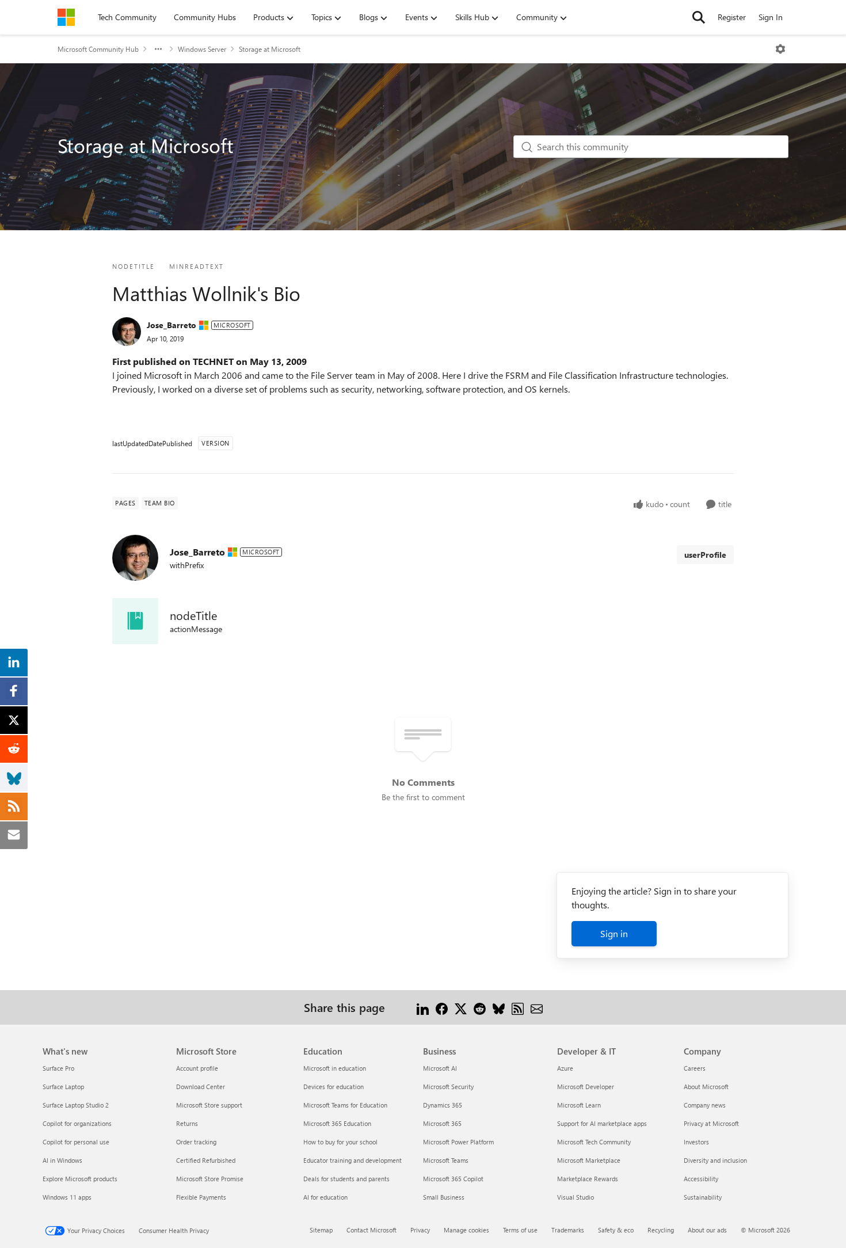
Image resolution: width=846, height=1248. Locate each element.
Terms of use (520, 1230)
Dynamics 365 (442, 1105)
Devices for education (333, 1086)
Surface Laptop (63, 1086)
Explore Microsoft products (80, 1178)
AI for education (325, 1197)
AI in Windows (62, 1160)
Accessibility (701, 1178)
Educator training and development (352, 1160)
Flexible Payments (201, 1197)
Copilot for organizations (77, 1123)
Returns (187, 1123)
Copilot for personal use (76, 1141)
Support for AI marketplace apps (602, 1123)
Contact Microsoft (371, 1230)
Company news (705, 1105)
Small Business (443, 1197)
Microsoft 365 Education (337, 1123)
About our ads (707, 1230)
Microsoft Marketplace (588, 1160)
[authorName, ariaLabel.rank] (126, 331)
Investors (696, 1141)
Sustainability (703, 1197)
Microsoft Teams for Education (345, 1105)
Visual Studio (575, 1197)
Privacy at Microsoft (711, 1123)
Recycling (660, 1230)
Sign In (771, 17)
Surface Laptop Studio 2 (76, 1105)
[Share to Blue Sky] (499, 1007)
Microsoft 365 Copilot (453, 1178)
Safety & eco (616, 1230)
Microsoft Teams (445, 1160)
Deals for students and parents (346, 1178)
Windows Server (202, 49)
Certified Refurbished (205, 1160)
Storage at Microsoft (269, 49)
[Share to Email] (537, 1007)
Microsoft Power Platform (458, 1141)
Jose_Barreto (171, 324)
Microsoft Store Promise (209, 1178)
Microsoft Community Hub (98, 49)
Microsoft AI (440, 1068)
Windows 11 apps (67, 1197)
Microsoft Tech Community (594, 1141)
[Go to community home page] (66, 17)
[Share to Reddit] (480, 1007)
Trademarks (567, 1230)
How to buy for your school (340, 1141)
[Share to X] (461, 1007)
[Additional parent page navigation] (158, 49)
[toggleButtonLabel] (780, 49)
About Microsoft (706, 1086)
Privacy (420, 1230)
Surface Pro (58, 1068)
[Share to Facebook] (442, 1007)
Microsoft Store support (209, 1105)
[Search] (699, 17)
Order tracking (196, 1141)
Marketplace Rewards (587, 1178)
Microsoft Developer (585, 1086)
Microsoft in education (334, 1068)
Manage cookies (466, 1230)
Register (732, 17)
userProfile (705, 554)
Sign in (614, 933)
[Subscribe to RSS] (518, 1007)
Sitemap (321, 1230)
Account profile (197, 1068)
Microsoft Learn (579, 1105)
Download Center (200, 1086)
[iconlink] (135, 621)
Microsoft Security (448, 1086)
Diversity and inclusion (715, 1160)
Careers (695, 1068)
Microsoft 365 (442, 1123)
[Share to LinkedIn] (423, 1007)
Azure (565, 1068)
